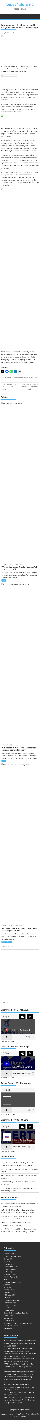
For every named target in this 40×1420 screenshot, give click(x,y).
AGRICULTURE (9, 1254)
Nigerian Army (33, 378)
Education (8, 1295)
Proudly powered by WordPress (12, 1414)
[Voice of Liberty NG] (3, 16)
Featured (7, 1274)
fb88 (2, 1216)
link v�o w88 (6, 1204)
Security (9, 378)
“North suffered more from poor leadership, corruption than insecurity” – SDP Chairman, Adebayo (20, 1400)
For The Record (9, 1277)
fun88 (3, 1222)
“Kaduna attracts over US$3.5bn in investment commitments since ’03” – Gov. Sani (19, 1387)
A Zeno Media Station (8, 1041)
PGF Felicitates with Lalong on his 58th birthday (9, 386)
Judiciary (7, 1285)
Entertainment (9, 1267)
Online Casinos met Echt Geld (14, 1313)
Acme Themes (21, 1416)
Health (6, 1279)
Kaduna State (24, 378)
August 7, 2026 (7, 564)
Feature (6, 1272)
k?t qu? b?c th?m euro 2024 (11, 1229)
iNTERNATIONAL (10, 1282)
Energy (6, 1264)
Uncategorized (9, 1328)
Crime (6, 1259)
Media (6, 1287)
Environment (8, 1269)
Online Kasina (8, 1315)
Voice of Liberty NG (20, 5)
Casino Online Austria (11, 1256)
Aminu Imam (17, 33)
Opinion (6, 1318)
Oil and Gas (8, 1310)
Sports (7, 1308)
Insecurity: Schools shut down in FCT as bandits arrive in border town (30, 386)
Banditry (17, 378)
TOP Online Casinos (11, 1326)
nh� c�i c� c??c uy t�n (10, 1210)
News (4, 378)
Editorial (7, 1261)
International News (12, 1300)
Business (8, 1292)
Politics (9, 941)
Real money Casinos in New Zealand (17, 1323)
